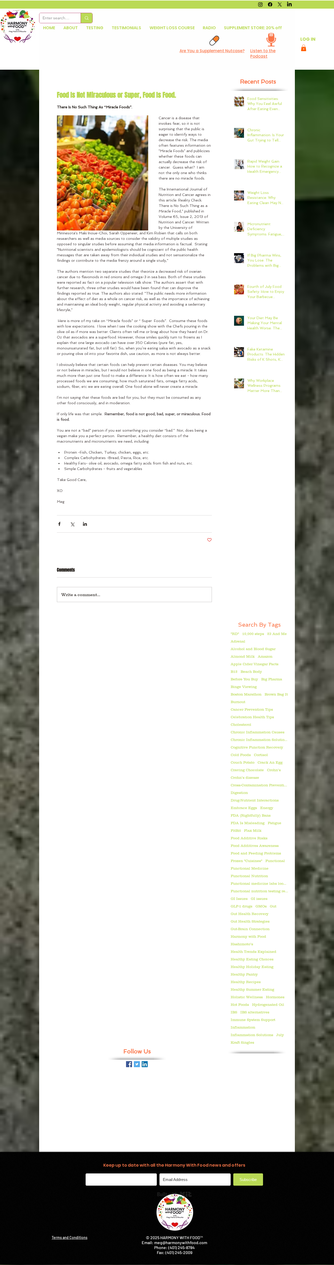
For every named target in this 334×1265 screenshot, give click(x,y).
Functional (275, 861)
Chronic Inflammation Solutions (259, 740)
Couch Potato (242, 762)
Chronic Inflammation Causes (257, 732)
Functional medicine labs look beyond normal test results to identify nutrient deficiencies (259, 883)
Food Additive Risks (249, 838)
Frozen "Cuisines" (246, 861)
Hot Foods (240, 1004)
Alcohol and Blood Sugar (253, 649)
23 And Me (277, 634)
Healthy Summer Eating (252, 989)
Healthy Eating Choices (252, 959)
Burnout (238, 702)
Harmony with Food (248, 936)
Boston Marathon (246, 694)
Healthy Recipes (246, 982)
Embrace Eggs (244, 808)
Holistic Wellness (247, 997)
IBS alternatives (254, 1012)
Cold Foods (241, 755)
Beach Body (251, 671)
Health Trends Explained (253, 951)
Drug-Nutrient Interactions (255, 800)
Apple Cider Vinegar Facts (254, 664)
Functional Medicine (250, 868)
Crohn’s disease (245, 777)
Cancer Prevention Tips (252, 709)
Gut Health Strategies (250, 921)
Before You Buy (244, 679)
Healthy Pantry (244, 974)
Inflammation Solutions (252, 1035)
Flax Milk (252, 830)
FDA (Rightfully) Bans (251, 815)
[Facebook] (270, 4)
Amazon (265, 656)
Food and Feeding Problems (256, 853)
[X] (280, 4)
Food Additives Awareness (255, 846)
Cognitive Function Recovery (257, 747)
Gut (273, 906)
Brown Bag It (276, 694)
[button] (303, 48)
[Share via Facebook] (59, 523)
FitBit (236, 830)
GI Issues (239, 898)
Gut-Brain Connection (250, 929)
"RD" (235, 634)
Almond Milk (243, 656)
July (280, 1035)
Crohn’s (274, 770)
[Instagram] (260, 4)
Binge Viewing (244, 687)
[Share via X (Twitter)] (72, 523)
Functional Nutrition (249, 876)
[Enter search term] (86, 18)
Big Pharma (271, 679)
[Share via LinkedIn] (84, 523)
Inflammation (243, 1027)
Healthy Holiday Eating (252, 967)
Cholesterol (241, 724)
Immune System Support (253, 1020)
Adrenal (238, 641)
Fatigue (274, 823)
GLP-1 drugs (241, 906)
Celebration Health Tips (252, 717)
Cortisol (261, 755)
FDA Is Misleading (248, 823)
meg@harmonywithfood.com (180, 1242)
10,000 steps (253, 634)
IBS (234, 1012)
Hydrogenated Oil (268, 1004)
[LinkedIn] (289, 4)
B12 (234, 671)
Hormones (275, 997)
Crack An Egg (270, 762)
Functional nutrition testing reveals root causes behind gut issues (259, 891)
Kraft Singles (242, 1042)
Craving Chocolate (247, 770)
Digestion (239, 793)
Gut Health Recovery (250, 914)
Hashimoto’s (242, 944)
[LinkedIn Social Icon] (145, 1064)
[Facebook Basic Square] (129, 1064)
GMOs (261, 906)
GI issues (259, 898)
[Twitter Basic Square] (137, 1064)
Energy (266, 808)
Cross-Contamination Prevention (259, 785)
